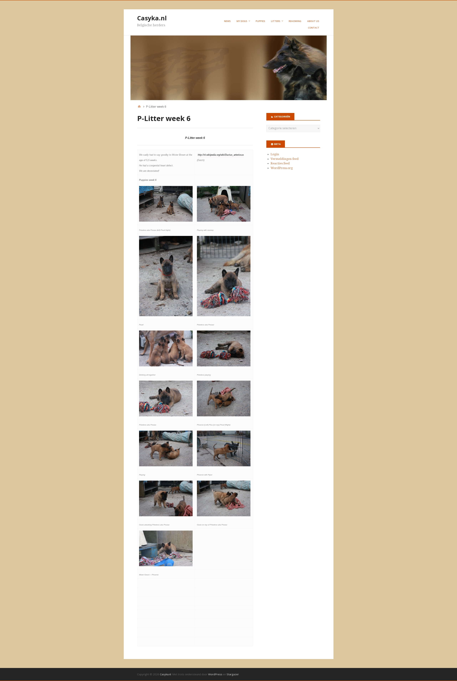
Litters (275, 21)
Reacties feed (280, 163)
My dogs (242, 21)
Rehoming (295, 21)
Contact (313, 27)
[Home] (139, 106)
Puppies (260, 21)
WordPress (215, 674)
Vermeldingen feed (285, 159)
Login (275, 154)
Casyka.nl (152, 18)
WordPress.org (282, 168)
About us (313, 21)
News (227, 21)
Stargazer (233, 674)
